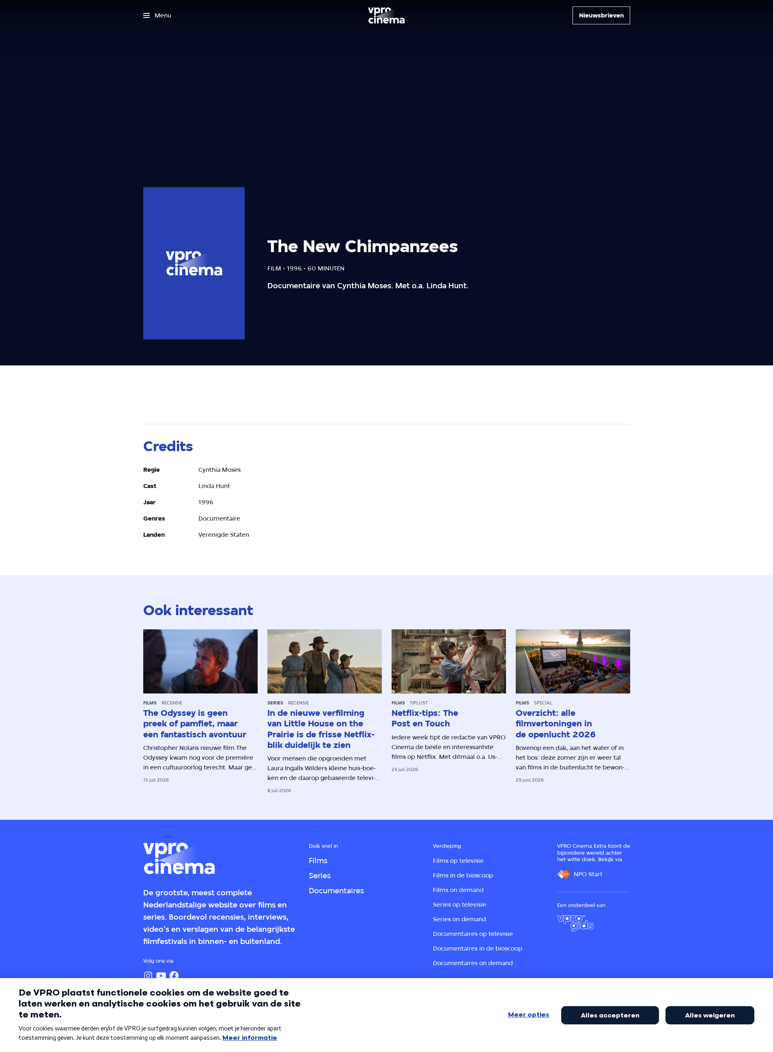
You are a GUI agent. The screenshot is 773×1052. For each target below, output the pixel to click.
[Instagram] (148, 976)
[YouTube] (161, 976)
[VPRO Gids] (575, 923)
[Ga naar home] (386, 15)
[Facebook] (174, 976)
